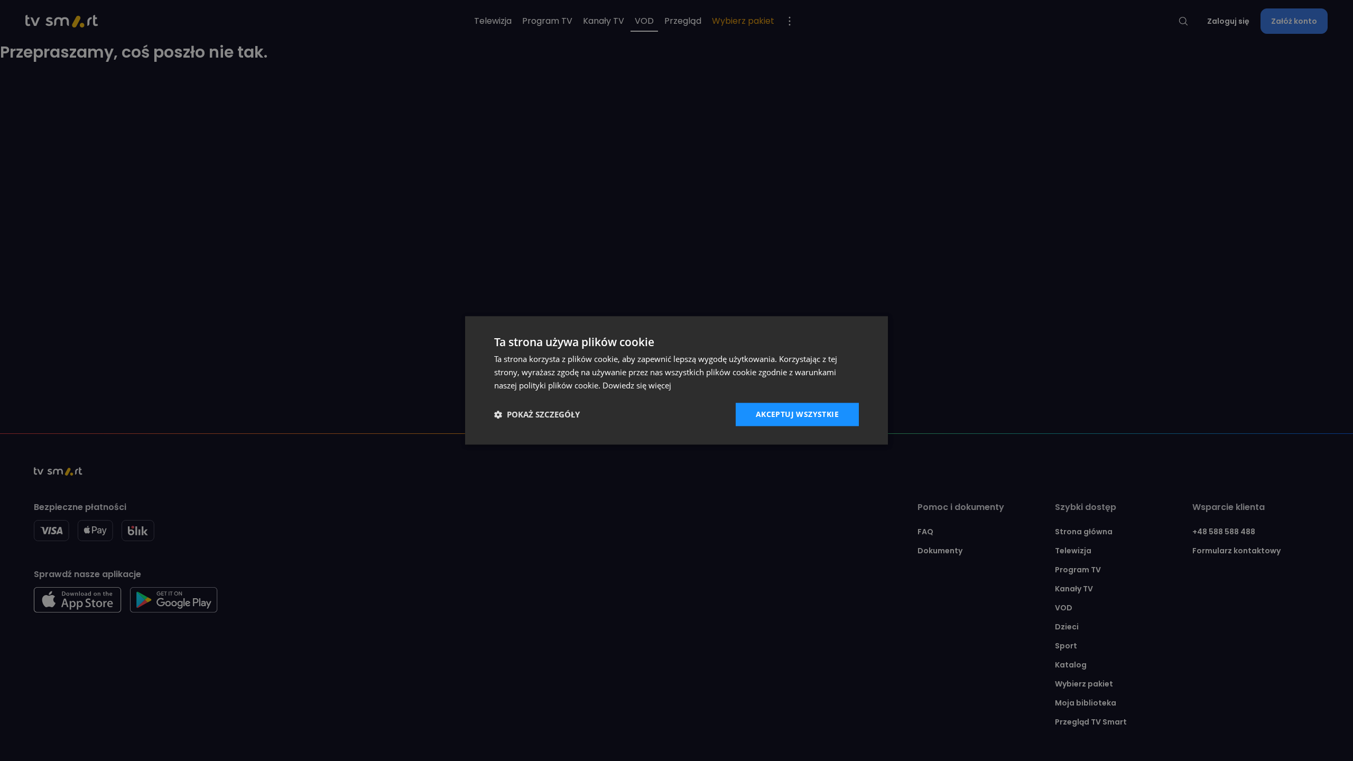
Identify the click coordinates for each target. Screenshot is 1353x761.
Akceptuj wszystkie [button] (797, 414)
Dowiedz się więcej (637, 385)
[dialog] (676, 380)
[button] (537, 414)
